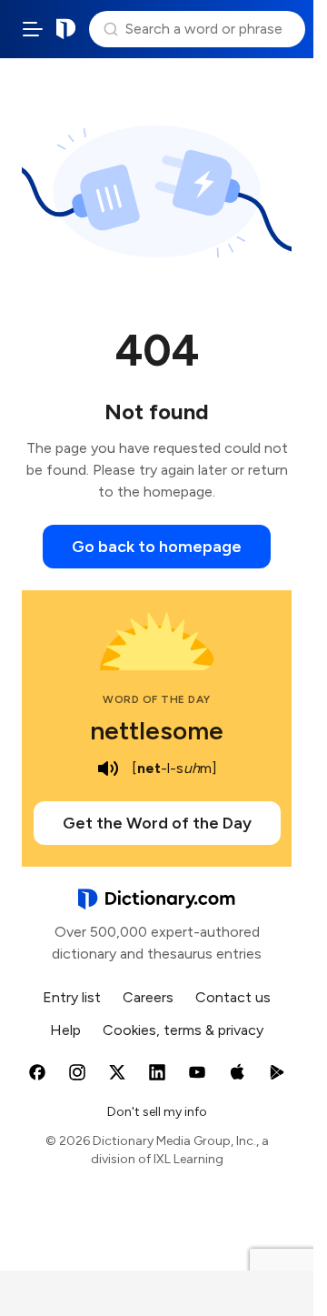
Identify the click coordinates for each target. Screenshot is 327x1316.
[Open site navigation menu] (33, 29)
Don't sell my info (157, 1112)
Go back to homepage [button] (157, 547)
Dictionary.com (66, 29)
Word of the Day (157, 699)
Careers (148, 997)
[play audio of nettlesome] (108, 768)
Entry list (72, 997)
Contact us (233, 997)
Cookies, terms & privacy (183, 1030)
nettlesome (156, 730)
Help (65, 1030)
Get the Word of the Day (157, 823)
